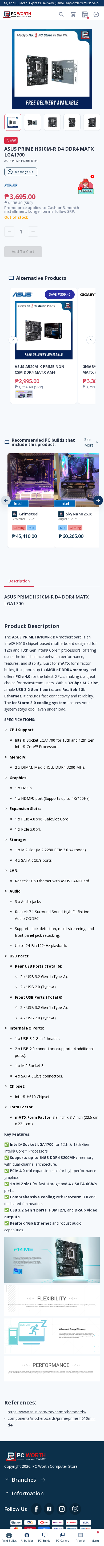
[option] (28, 500)
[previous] (6, 500)
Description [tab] (19, 581)
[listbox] (52, 500)
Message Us (24, 172)
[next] (98, 500)
